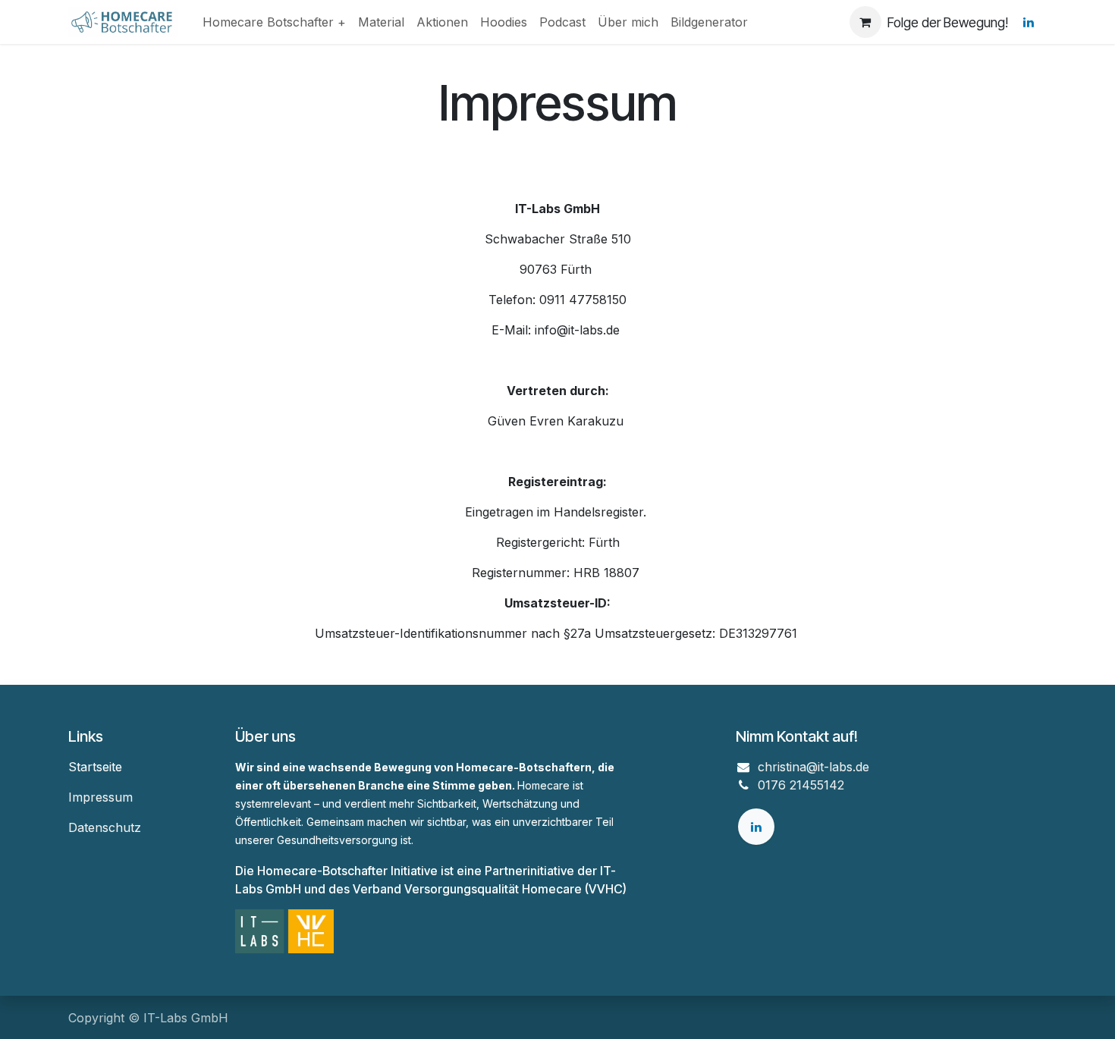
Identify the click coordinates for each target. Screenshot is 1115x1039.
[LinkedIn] (1028, 22)
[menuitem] (274, 22)
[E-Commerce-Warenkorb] (865, 22)
